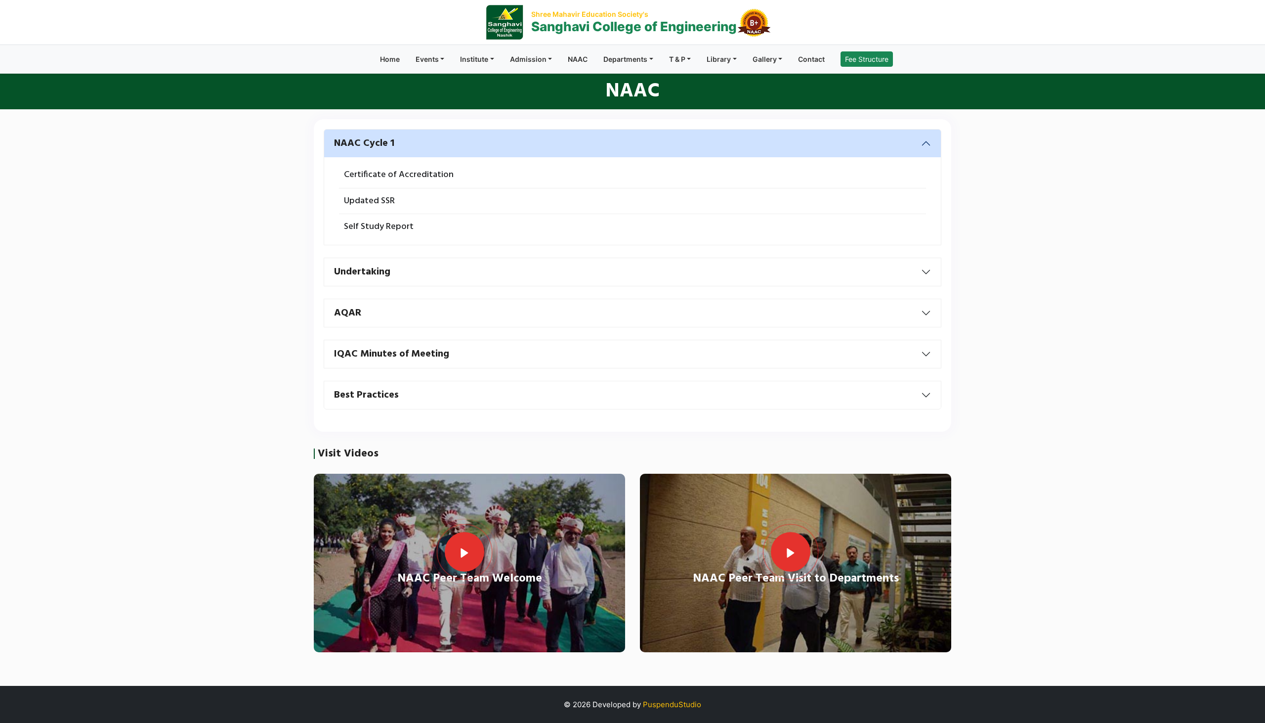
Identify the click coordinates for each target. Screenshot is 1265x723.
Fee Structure (866, 59)
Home (390, 59)
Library (719, 59)
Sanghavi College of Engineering (634, 26)
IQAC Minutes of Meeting (391, 354)
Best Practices (366, 395)
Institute (474, 59)
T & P (677, 59)
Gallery (765, 59)
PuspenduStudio (672, 704)
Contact (811, 59)
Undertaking (362, 272)
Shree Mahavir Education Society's (589, 14)
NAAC (578, 59)
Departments (625, 59)
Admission (528, 59)
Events (427, 59)
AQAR (347, 313)
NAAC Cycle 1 (364, 143)
